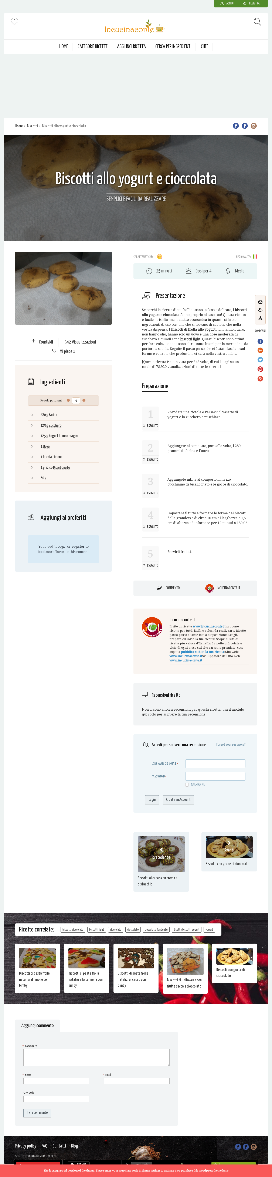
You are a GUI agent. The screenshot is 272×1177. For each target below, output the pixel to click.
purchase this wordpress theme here (204, 1170)
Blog (74, 1146)
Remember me (198, 784)
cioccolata (115, 929)
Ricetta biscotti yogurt (187, 929)
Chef (204, 46)
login (62, 546)
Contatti (59, 1146)
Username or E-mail (164, 764)
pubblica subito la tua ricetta (202, 652)
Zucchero (55, 426)
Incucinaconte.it (228, 588)
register (78, 546)
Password (158, 776)
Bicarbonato (61, 468)
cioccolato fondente (156, 929)
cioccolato (133, 929)
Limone (57, 457)
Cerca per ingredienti (173, 46)
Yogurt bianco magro (63, 436)
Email (107, 1075)
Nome (27, 1075)
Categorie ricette (93, 46)
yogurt (209, 929)
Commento (173, 588)
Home (63, 46)
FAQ (44, 1146)
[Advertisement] (136, 86)
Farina (53, 415)
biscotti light (96, 929)
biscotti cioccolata (72, 929)
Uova (46, 447)
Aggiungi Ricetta (131, 46)
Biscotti (32, 126)
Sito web (28, 1093)
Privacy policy (25, 1146)
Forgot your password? (230, 744)
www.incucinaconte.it (209, 626)
